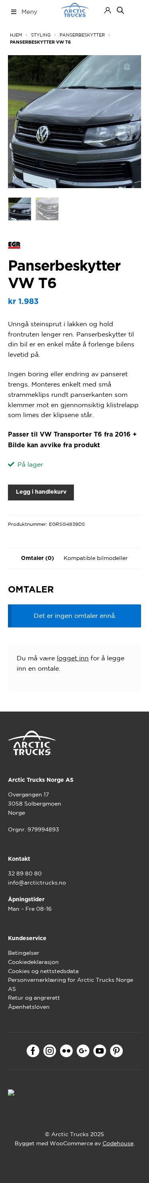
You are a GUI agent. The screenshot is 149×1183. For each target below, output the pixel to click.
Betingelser (23, 953)
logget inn (73, 658)
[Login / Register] (108, 10)
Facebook (33, 1051)
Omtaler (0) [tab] (37, 558)
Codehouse (118, 1143)
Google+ (83, 1051)
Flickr (66, 1051)
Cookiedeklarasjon (33, 962)
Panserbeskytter (82, 35)
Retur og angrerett (34, 997)
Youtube (99, 1051)
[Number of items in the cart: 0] (134, 10)
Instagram (49, 1051)
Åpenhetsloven (29, 1007)
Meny (29, 11)
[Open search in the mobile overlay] (120, 10)
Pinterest (116, 1051)
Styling (41, 35)
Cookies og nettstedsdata (43, 971)
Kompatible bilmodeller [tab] (96, 558)
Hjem (16, 35)
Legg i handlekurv (41, 492)
